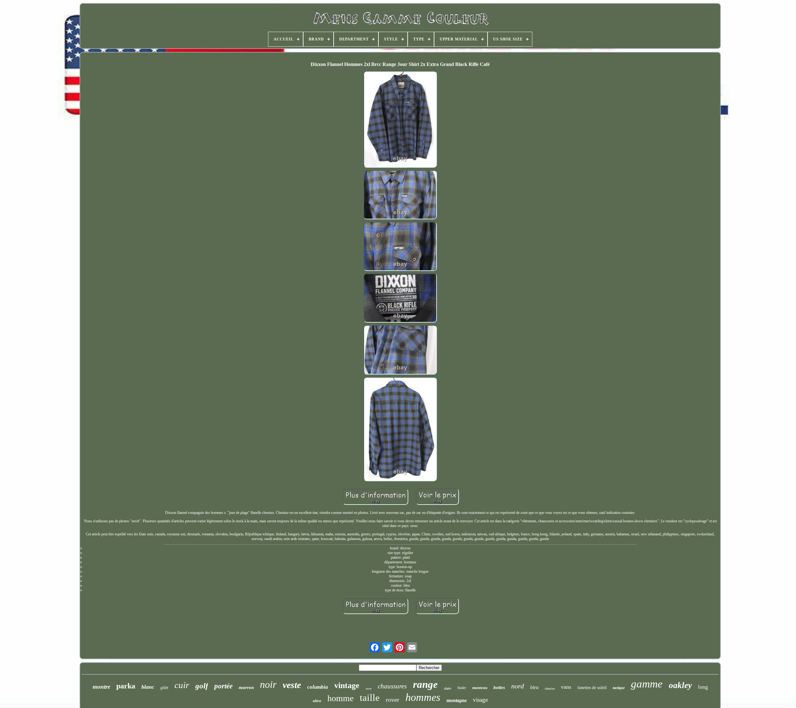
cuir (181, 685)
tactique (619, 688)
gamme (647, 684)
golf (201, 686)
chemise (550, 688)
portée (223, 686)
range (425, 684)
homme (340, 698)
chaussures (392, 686)
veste (292, 685)
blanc (147, 687)
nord (517, 686)
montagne (457, 700)
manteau (479, 687)
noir (268, 684)
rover (392, 699)
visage (480, 699)
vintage (346, 685)
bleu (534, 687)
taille (370, 697)
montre (101, 686)
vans (566, 687)
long (703, 687)
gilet (164, 687)
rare (369, 688)
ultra (317, 700)
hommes (422, 697)
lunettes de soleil (592, 687)
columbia (317, 687)
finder (461, 688)
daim (447, 688)
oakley (680, 685)
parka (125, 686)
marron (246, 687)
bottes (499, 687)
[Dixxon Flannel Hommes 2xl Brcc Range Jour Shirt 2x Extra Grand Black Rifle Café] (400, 120)
